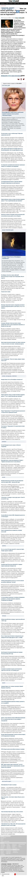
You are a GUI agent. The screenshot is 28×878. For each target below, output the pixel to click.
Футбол (2, 851)
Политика (3, 844)
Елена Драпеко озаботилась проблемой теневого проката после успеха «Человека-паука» (12, 114)
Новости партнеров (5, 841)
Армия (18, 3)
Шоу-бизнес (11, 3)
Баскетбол (8, 851)
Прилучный (5, 8)
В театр (2, 848)
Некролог (25, 3)
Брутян (4, 9)
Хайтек (4, 545)
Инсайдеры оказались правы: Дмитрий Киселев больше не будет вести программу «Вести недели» (12, 277)
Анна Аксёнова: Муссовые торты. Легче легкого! (12, 811)
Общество (14, 844)
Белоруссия (15, 852)
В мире (2, 838)
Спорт (3, 682)
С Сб (19, 17)
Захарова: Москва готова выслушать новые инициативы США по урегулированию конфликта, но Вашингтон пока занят (13, 325)
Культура (2, 846)
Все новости (3, 837)
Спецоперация (2, 3)
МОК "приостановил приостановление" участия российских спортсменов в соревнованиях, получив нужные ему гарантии (12, 766)
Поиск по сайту (3, 5)
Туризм (4, 615)
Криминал (14, 845)
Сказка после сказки (5, 291)
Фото (2, 840)
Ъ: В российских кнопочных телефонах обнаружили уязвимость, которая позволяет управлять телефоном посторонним (12, 599)
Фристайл (8, 853)
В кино (8, 844)
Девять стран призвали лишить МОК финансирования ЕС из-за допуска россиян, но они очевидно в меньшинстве (13, 719)
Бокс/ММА (3, 854)
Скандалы (7, 3)
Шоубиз (4, 441)
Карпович (11, 8)
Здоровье (15, 3)
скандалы (9, 9)
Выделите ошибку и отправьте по (12, 83)
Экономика (3, 845)
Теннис (2, 853)
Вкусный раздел (6, 781)
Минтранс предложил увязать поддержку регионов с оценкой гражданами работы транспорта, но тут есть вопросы (13, 306)
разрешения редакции (13, 867)
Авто (20, 845)
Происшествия (22, 844)
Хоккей (2, 852)
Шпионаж (21, 3)
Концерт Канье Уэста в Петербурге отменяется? (11, 379)
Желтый (8, 846)
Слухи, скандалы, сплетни (9, 376)
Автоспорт (8, 852)
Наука (3, 477)
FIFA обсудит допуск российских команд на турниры (12, 749)
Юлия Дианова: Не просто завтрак (8, 784)
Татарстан (15, 851)
